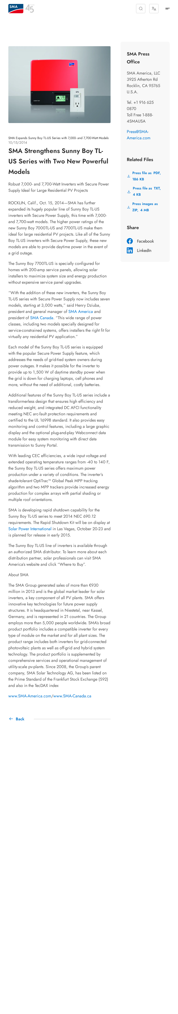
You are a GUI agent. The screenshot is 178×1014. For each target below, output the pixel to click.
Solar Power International (29, 529)
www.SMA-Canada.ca (72, 696)
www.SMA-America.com (29, 696)
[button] (140, 8)
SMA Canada (41, 318)
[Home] (15, 8)
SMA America (80, 312)
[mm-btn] (167, 8)
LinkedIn (144, 250)
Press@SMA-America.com (138, 135)
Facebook (145, 241)
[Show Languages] (154, 8)
